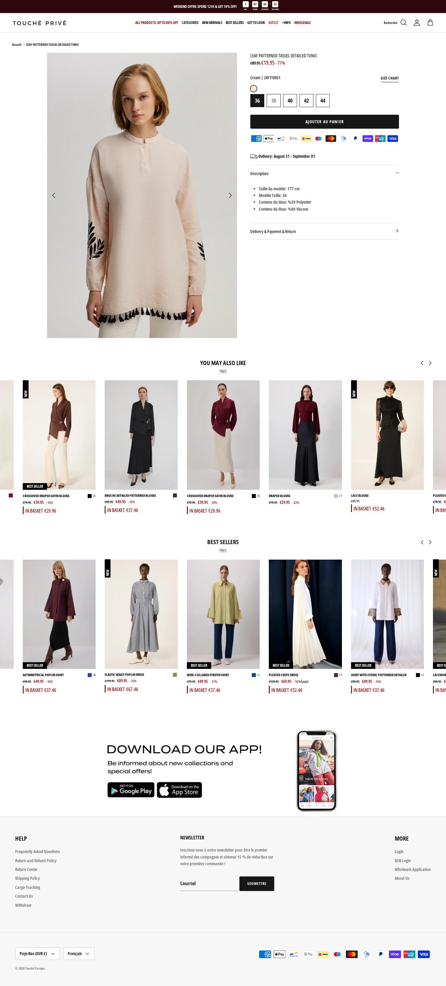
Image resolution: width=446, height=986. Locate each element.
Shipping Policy (27, 878)
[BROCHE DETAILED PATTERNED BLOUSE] (141, 435)
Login (399, 851)
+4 (94, 675)
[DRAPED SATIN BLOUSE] (11, 495)
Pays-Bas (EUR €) (33, 953)
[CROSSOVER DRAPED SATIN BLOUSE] (59, 435)
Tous (223, 371)
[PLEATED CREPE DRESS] (305, 614)
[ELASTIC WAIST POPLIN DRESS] (141, 614)
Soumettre (256, 883)
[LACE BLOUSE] (387, 435)
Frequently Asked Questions (37, 851)
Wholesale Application (413, 869)
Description (259, 173)
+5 (94, 495)
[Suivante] (230, 195)
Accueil (17, 44)
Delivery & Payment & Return (273, 231)
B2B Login (403, 860)
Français (75, 953)
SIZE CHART (390, 78)
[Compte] (417, 22)
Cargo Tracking (27, 887)
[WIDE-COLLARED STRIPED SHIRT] (223, 614)
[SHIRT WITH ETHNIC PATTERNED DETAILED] (387, 614)
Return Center (26, 869)
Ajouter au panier (325, 121)
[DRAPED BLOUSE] (305, 435)
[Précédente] (53, 195)
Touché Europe (35, 968)
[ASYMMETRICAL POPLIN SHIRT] (59, 614)
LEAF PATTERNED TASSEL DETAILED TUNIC (52, 44)
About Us (402, 878)
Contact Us (24, 896)
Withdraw (23, 905)
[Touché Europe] (39, 22)
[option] (142, 195)
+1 (340, 495)
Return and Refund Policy (35, 860)
